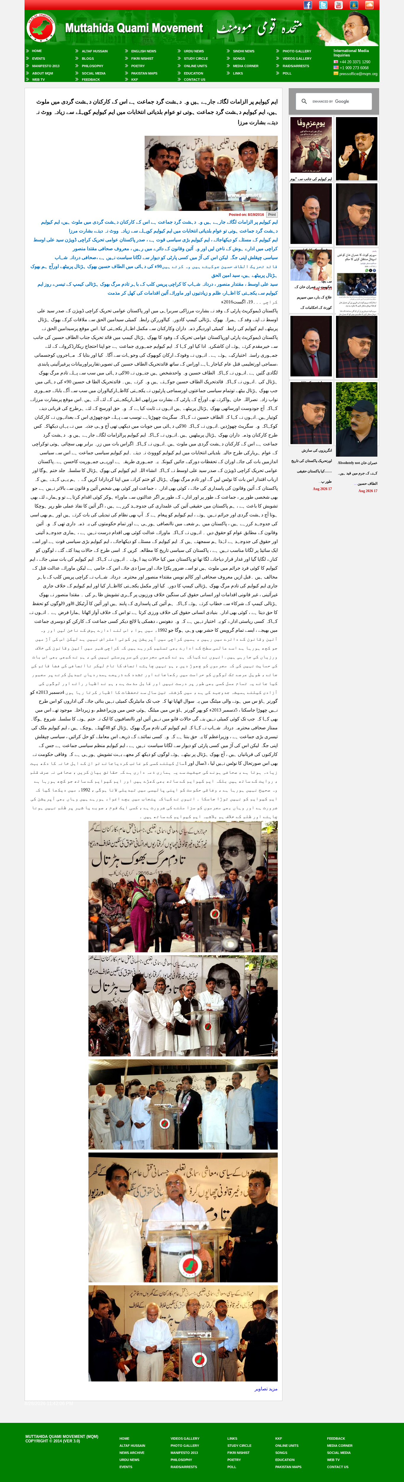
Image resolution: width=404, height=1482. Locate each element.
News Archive (131, 1452)
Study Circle (196, 58)
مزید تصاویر (266, 1388)
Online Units (195, 66)
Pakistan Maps (144, 73)
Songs (239, 58)
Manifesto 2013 (45, 66)
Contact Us (194, 79)
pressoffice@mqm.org (358, 74)
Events (38, 58)
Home (37, 51)
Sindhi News (243, 51)
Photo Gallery (297, 51)
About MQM (42, 73)
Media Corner (245, 66)
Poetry (138, 66)
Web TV (38, 79)
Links (238, 73)
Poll (287, 73)
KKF (134, 79)
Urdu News (194, 51)
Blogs (88, 58)
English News (143, 51)
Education (193, 73)
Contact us (337, 1467)
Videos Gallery (297, 58)
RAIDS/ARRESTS (296, 66)
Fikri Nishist (142, 58)
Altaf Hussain (95, 51)
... (357, 473)
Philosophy (92, 66)
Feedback (91, 79)
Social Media (94, 73)
